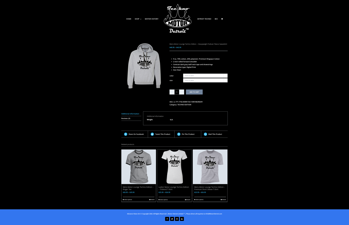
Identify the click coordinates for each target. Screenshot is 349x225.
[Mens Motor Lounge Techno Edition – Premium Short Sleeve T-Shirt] (210, 167)
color (172, 76)
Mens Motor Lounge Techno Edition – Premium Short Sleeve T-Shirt (209, 188)
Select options (128, 199)
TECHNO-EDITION (184, 105)
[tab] (131, 113)
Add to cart (194, 92)
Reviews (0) (125, 118)
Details (153, 199)
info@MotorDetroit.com (213, 214)
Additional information (130, 114)
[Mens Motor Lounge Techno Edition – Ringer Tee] (138, 167)
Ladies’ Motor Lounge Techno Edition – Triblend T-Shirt (174, 188)
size (171, 80)
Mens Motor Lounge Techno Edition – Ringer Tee (138, 188)
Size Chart (177, 70)
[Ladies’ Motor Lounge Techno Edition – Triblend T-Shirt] (174, 167)
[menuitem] (131, 19)
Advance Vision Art (133, 214)
